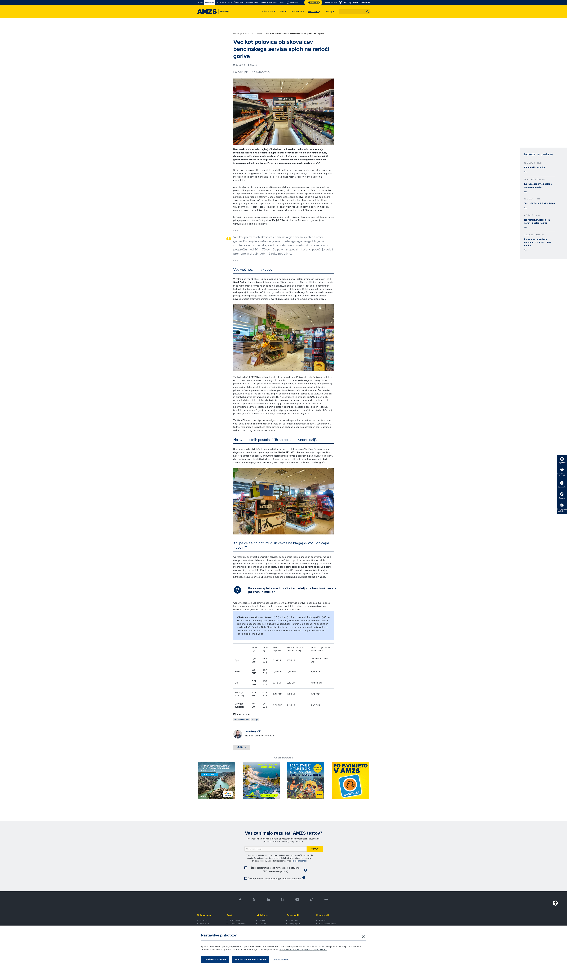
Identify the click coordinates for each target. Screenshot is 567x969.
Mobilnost (249, 34)
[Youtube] (297, 899)
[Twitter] (254, 899)
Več (525, 171)
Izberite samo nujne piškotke (250, 959)
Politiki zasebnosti (299, 860)
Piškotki (322, 920)
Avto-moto (204, 923)
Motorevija (237, 34)
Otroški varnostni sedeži (238, 925)
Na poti (259, 34)
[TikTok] (311, 899)
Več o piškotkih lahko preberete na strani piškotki (303, 949)
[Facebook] (240, 899)
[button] (367, 11)
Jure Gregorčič (253, 731)
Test (229, 915)
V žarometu (204, 915)
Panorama (293, 920)
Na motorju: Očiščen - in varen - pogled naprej (537, 221)
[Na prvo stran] (207, 11)
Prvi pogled (294, 923)
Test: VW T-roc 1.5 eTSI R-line (539, 203)
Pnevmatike (235, 920)
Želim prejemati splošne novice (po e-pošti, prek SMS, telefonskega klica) (275, 869)
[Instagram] (282, 899)
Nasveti (263, 923)
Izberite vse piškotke (215, 959)
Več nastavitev (281, 959)
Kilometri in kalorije (534, 167)
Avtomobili (292, 915)
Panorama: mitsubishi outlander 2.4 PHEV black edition (538, 242)
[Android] (326, 899)
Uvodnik (204, 920)
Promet (263, 920)
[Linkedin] (268, 899)
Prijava (314, 848)
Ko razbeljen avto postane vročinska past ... (538, 185)
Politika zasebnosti (327, 923)
